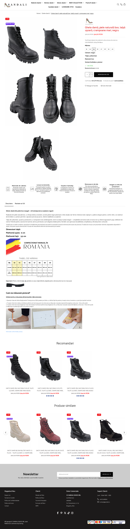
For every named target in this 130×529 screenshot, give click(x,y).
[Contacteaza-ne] (121, 4)
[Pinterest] (61, 513)
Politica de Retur (39, 498)
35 (94, 49)
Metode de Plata (39, 495)
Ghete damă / (46, 13)
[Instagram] (72, 513)
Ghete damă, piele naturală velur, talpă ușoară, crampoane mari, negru (19, 389)
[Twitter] (65, 513)
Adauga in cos (103, 74)
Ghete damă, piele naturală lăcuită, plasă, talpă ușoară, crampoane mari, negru (50, 389)
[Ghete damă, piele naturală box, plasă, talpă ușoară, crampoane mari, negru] (80, 368)
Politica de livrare (9, 503)
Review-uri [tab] (20, 203)
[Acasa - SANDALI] (15, 5)
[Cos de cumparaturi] (124, 4)
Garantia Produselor (40, 501)
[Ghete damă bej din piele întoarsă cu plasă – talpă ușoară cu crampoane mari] (20, 430)
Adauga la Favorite (92, 86)
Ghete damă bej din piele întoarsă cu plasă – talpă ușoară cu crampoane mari (19, 451)
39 (108, 49)
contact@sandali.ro (104, 502)
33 (86, 49)
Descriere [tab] (9, 203)
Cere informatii (106, 86)
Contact (7, 506)
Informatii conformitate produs (14, 332)
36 (97, 49)
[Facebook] (57, 513)
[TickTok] (68, 513)
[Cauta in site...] (118, 4)
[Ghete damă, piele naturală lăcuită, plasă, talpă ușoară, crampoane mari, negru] (50, 368)
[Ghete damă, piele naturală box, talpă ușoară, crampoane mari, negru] (23, 44)
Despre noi (7, 495)
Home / (39, 13)
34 (90, 49)
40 (112, 49)
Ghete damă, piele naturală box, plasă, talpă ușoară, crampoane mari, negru (80, 389)
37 (101, 49)
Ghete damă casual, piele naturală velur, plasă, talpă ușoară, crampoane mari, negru (110, 451)
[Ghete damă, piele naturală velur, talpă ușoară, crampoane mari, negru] (20, 368)
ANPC (37, 506)
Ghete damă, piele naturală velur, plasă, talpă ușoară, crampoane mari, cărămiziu (50, 451)
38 (105, 49)
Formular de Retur (40, 503)
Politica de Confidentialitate (105, 478)
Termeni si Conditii (10, 498)
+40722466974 (103, 499)
